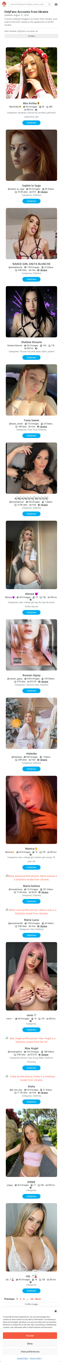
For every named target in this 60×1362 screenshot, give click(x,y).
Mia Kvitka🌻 (31, 103)
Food (35, 430)
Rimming (31, 1062)
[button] (55, 1311)
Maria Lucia (31, 920)
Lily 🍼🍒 (31, 1276)
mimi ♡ (31, 1015)
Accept (30, 1335)
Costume (30, 685)
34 (31, 1299)
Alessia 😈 (31, 594)
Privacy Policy (36, 1358)
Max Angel (31, 1048)
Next (38, 1299)
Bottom (24, 1058)
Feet (37, 685)
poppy (31, 1181)
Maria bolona (31, 886)
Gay (30, 1058)
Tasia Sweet (31, 420)
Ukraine (44, 192)
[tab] (31, 36)
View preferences (30, 1351)
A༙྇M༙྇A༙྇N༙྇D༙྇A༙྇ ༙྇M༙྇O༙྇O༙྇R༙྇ (31, 498)
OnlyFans (37, 195)
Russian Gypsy (31, 675)
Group (35, 1058)
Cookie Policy (22, 1358)
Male (41, 1058)
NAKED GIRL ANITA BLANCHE (32, 264)
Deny (30, 1343)
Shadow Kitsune (31, 342)
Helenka (31, 753)
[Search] (49, 4)
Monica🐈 (31, 848)
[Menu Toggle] (56, 4)
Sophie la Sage (31, 185)
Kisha (31, 1086)
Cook (29, 430)
